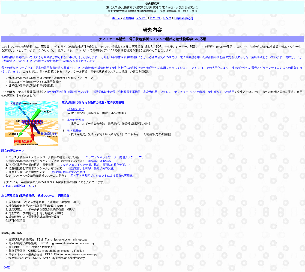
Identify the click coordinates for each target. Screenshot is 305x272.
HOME (5, 267)
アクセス (155, 18)
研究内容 (128, 18)
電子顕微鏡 (27, 195)
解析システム (46, 195)
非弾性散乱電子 (77, 119)
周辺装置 (63, 195)
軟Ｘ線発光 (74, 130)
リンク (167, 18)
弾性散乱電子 (75, 109)
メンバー (141, 18)
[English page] (183, 18)
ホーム (116, 18)
